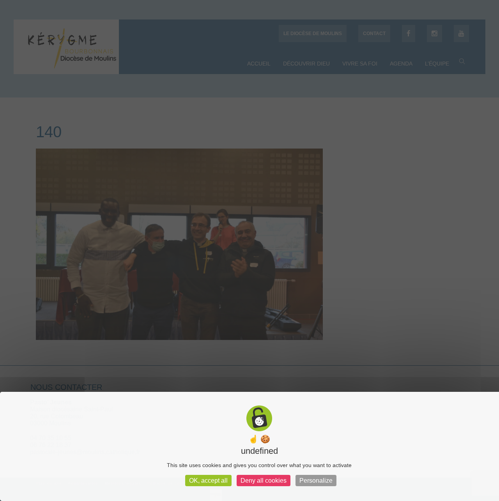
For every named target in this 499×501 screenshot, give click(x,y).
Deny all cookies (264, 480)
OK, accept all (208, 480)
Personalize (316, 480)
